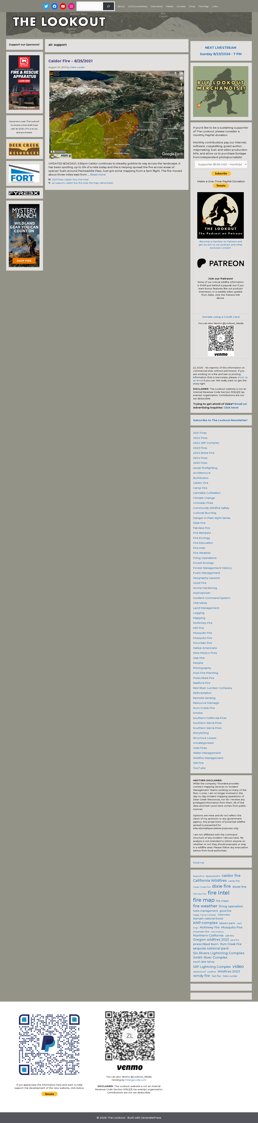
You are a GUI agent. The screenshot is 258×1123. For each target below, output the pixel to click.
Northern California (208, 935)
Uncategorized (203, 743)
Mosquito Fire (202, 632)
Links (215, 6)
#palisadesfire (213, 876)
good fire (225, 910)
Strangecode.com (135, 1079)
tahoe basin (106, 183)
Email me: (198, 862)
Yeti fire (216, 976)
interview (224, 914)
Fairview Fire (201, 528)
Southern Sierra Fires (207, 723)
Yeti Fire (198, 763)
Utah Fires (200, 748)
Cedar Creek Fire (201, 887)
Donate (181, 6)
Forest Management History (212, 568)
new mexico (217, 932)
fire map (94, 183)
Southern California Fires (210, 718)
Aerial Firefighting (205, 468)
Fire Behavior (202, 532)
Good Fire (199, 582)
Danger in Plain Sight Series (211, 518)
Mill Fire (198, 628)
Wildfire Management (208, 758)
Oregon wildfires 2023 (211, 940)
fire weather (205, 906)
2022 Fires (200, 438)
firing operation (231, 906)
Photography (202, 668)
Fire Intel (83, 179)
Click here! (231, 407)
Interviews (157, 6)
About (121, 6)
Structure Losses (204, 738)
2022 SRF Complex (206, 442)
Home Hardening (205, 588)
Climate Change (204, 498)
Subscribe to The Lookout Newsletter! (220, 420)
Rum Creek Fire (204, 708)
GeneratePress (151, 1117)
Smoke (198, 713)
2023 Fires (200, 448)
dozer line (239, 886)
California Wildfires (210, 880)
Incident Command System (211, 598)
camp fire (234, 880)
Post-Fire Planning (205, 673)
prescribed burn (206, 944)
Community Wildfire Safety (211, 508)
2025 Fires (200, 462)
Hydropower (202, 592)
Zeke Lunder (230, 976)
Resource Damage (206, 703)
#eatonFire (198, 876)
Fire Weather (202, 552)
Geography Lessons (206, 578)
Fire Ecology (201, 538)
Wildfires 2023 (228, 971)
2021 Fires (57, 179)
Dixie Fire (199, 522)
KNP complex (205, 923)
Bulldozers (201, 478)
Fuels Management (206, 572)
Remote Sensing (204, 698)
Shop (192, 6)
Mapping (199, 618)
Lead (239, 923)
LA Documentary (137, 6)
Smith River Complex (210, 957)
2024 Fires (200, 458)
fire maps (222, 900)
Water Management (207, 753)
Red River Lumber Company (212, 688)
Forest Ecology (203, 562)
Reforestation (202, 693)
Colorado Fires (203, 502)
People (198, 663)
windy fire (201, 976)
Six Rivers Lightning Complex (218, 953)
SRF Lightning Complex (212, 967)
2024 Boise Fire (203, 452)
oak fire (229, 935)
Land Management (206, 608)
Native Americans (205, 648)
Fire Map (204, 6)
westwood (199, 971)
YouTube (199, 768)
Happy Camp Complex (204, 915)
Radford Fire (201, 683)
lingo (195, 927)
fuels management (205, 910)
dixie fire (221, 886)
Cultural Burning (204, 512)
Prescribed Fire (203, 678)
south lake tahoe (203, 961)
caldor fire (71, 183)
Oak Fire (199, 658)
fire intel (83, 183)
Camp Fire (200, 488)
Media (169, 6)
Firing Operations (205, 558)
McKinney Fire (202, 622)
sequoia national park (211, 948)
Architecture (201, 472)
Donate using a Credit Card (221, 316)
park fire (235, 940)
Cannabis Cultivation (207, 492)
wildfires (211, 972)
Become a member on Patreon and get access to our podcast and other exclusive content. (221, 244)
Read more (98, 174)
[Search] (108, 6)
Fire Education (203, 542)
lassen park (227, 923)
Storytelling (201, 733)
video (238, 966)
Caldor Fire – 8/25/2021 (70, 61)
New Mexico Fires (205, 652)
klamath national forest (208, 918)
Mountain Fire (202, 642)
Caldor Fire (70, 179)
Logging (198, 612)
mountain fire (201, 931)
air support (58, 183)
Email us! (240, 404)
